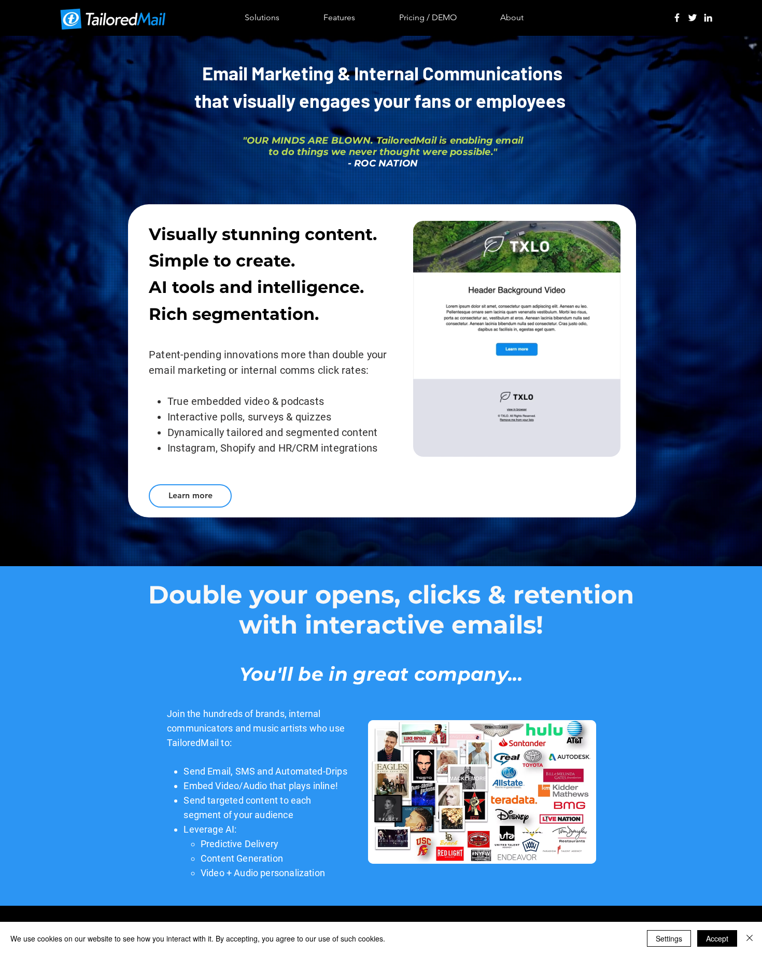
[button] (607, 445)
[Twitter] (692, 17)
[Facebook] (677, 17)
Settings (669, 938)
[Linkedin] (708, 17)
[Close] (749, 938)
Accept (717, 938)
